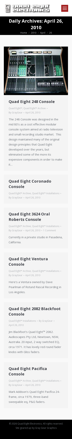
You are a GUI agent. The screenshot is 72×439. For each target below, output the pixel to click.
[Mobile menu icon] (64, 8)
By (15, 112)
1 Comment (49, 230)
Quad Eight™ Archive (34, 108)
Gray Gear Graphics (46, 428)
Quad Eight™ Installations (45, 193)
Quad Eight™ (15, 108)
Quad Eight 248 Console (32, 101)
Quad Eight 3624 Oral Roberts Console (29, 216)
